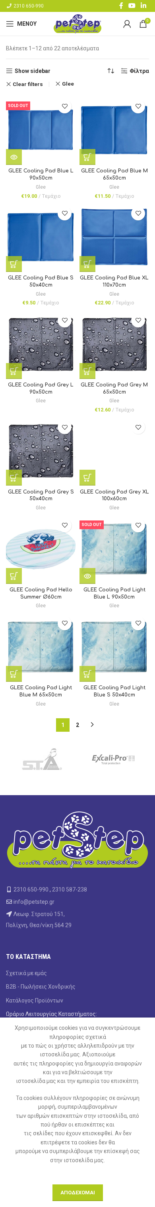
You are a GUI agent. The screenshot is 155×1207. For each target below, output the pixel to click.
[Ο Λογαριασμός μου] (127, 24)
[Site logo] (77, 23)
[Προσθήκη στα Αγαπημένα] (65, 106)
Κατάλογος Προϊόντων (34, 1000)
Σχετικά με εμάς (26, 973)
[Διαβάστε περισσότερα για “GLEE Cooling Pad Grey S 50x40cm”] (14, 478)
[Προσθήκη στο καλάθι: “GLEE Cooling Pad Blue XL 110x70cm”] (87, 264)
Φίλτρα (139, 71)
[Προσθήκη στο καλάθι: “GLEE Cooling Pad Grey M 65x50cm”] (87, 371)
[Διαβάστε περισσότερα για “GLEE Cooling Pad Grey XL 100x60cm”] (87, 478)
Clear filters (28, 84)
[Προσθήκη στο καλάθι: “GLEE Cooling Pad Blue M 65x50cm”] (87, 157)
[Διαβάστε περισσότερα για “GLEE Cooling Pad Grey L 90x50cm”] (14, 371)
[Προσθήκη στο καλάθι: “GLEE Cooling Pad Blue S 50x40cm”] (14, 264)
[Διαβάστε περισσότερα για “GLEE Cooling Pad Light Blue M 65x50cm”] (14, 674)
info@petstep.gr (34, 902)
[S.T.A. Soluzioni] (42, 759)
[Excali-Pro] (113, 759)
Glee (68, 84)
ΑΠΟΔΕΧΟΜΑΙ (77, 1193)
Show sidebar (32, 71)
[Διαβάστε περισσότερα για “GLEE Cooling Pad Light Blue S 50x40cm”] (87, 674)
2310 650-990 (29, 6)
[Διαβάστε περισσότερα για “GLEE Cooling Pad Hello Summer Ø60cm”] (14, 576)
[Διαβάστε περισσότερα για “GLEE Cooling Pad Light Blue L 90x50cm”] (87, 576)
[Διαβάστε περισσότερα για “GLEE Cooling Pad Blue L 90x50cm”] (14, 157)
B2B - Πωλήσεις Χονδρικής (41, 986)
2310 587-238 (69, 889)
